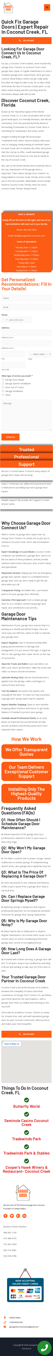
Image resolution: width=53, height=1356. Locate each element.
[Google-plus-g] (18, 1216)
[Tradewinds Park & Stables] (26, 1146)
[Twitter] (12, 1216)
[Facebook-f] (5, 1216)
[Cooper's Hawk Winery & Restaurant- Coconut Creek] (26, 1160)
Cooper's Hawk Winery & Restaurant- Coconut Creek (26, 1169)
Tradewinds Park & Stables (26, 1153)
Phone (4, 314)
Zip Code (5, 369)
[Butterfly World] (26, 1100)
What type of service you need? (17, 375)
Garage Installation (14, 391)
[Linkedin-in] (24, 1216)
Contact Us (10, 437)
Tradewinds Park (26, 1138)
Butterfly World (26, 1106)
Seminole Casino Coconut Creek (26, 1122)
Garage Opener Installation (18, 383)
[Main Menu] (47, 7)
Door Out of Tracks (14, 387)
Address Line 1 (8, 337)
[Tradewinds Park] (26, 1132)
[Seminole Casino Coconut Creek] (26, 1114)
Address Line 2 (8, 348)
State (30, 359)
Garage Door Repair (14, 379)
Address (5, 327)
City (3, 358)
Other (8, 394)
